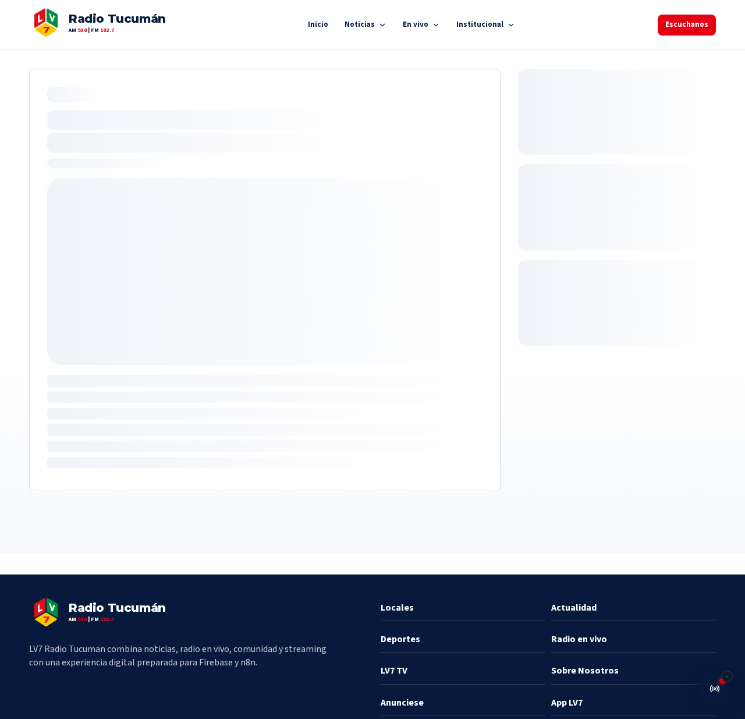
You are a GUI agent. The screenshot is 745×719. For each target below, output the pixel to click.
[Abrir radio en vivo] (714, 688)
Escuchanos (686, 24)
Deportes (400, 639)
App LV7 (567, 702)
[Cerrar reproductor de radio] (727, 676)
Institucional (479, 24)
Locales (397, 607)
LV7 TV (394, 670)
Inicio (318, 24)
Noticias (360, 24)
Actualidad (574, 607)
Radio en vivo (579, 639)
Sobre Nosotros (585, 670)
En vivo (415, 24)
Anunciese (402, 702)
